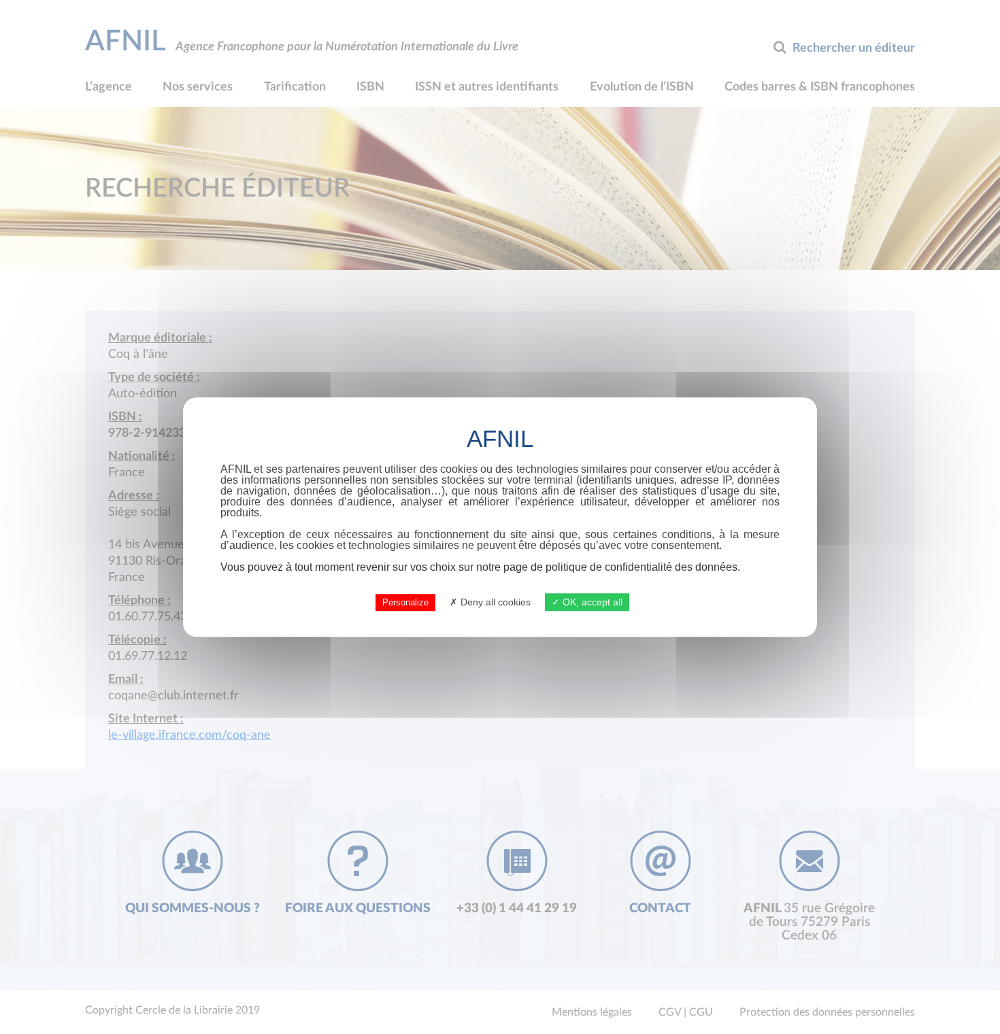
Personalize (405, 602)
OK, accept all (591, 602)
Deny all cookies (494, 602)
